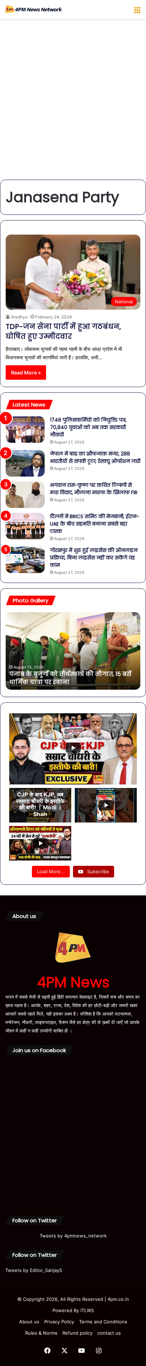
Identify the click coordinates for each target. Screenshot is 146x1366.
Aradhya (19, 316)
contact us (109, 1333)
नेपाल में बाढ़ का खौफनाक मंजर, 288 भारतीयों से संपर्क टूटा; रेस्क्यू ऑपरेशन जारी (95, 457)
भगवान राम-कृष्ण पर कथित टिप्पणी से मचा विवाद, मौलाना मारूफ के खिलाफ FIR (93, 489)
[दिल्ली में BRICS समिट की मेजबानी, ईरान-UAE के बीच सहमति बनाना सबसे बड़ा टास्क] (25, 526)
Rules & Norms (41, 1333)
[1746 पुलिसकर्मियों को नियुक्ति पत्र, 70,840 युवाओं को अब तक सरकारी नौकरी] (25, 429)
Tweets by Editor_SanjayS (33, 1270)
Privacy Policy (59, 1321)
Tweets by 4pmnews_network (73, 1235)
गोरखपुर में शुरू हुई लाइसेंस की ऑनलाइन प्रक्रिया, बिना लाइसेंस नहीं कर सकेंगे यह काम (93, 558)
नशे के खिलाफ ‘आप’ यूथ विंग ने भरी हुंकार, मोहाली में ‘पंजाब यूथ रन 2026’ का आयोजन (66, 678)
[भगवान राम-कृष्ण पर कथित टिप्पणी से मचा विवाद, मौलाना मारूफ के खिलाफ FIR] (25, 495)
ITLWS (87, 1310)
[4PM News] (33, 9)
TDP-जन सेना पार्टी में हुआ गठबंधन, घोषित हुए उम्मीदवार (63, 331)
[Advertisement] (73, 101)
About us (29, 1321)
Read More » (26, 372)
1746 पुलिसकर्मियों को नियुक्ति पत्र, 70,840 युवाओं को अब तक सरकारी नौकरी (88, 427)
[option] (73, 651)
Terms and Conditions (103, 1321)
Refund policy (77, 1333)
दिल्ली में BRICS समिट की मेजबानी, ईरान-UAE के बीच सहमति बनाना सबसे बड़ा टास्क (94, 524)
